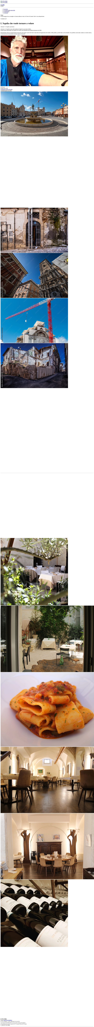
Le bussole (5, 12)
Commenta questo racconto (6, 89)
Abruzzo (7, 26)
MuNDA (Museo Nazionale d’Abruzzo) (35, 394)
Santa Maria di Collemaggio (57, 394)
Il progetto (5, 9)
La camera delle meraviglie (9, 10)
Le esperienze (6, 11)
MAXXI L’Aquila (5, 394)
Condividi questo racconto (6, 90)
